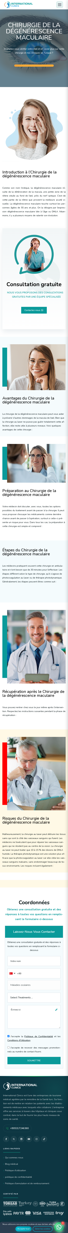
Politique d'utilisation (15, 1170)
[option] (34, 43)
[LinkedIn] (21, 1139)
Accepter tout (23, 1229)
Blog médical (11, 1164)
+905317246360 (19, 1128)
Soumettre (34, 1060)
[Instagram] (37, 1139)
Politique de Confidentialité (38, 1036)
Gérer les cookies (42, 1229)
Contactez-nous (33, 310)
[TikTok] (44, 1139)
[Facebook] (6, 1139)
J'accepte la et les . (34, 1038)
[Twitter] (14, 1139)
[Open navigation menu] (59, 4)
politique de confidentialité (18, 1177)
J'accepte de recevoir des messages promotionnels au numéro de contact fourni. (34, 1049)
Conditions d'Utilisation (18, 1040)
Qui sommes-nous (14, 1157)
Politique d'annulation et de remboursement (27, 1183)
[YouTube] (29, 1139)
